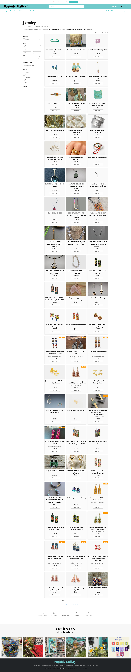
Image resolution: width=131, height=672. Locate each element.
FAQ (34, 11)
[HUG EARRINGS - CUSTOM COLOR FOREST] (76, 94)
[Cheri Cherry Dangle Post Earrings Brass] (98, 372)
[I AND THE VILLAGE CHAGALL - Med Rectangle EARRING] (76, 432)
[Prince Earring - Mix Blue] (55, 67)
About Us (29, 11)
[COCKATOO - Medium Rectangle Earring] (98, 462)
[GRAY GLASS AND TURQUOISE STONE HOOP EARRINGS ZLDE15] (55, 489)
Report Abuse (95, 665)
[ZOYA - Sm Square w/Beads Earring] (55, 315)
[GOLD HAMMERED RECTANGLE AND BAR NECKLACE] (55, 233)
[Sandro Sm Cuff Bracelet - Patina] (55, 40)
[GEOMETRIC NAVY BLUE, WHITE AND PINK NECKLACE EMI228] (76, 204)
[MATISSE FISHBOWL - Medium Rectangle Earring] (55, 518)
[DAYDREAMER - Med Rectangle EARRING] (76, 518)
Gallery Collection (13, 11)
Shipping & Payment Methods (66, 665)
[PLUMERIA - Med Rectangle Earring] (98, 262)
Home (24, 26)
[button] (73, 2)
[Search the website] (82, 6)
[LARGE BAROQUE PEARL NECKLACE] (76, 262)
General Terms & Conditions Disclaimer (42, 665)
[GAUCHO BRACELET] (55, 94)
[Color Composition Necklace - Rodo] (98, 67)
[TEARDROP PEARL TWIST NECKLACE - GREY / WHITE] (76, 233)
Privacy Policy (55, 665)
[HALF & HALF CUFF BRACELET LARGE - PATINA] (98, 94)
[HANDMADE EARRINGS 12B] (98, 579)
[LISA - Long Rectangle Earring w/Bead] (98, 432)
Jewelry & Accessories (39, 26)
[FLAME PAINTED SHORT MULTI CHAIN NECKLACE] (98, 204)
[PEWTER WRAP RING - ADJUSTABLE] (98, 121)
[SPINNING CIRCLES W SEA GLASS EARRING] (55, 401)
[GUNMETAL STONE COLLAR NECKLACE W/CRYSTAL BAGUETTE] (98, 233)
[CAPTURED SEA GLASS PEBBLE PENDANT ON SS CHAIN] (76, 175)
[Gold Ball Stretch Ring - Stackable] (76, 148)
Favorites (77, 615)
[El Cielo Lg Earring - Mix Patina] (76, 67)
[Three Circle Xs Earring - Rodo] (98, 40)
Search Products (43, 615)
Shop (5, 11)
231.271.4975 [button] (109, 11)
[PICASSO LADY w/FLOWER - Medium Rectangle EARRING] (55, 289)
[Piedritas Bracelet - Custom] (76, 40)
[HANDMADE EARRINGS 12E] (55, 462)
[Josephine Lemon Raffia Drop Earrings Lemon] (55, 372)
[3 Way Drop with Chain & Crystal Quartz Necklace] (98, 175)
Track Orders (65, 615)
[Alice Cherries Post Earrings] (76, 401)
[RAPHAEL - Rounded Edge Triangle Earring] (98, 315)
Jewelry (48, 26)
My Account (54, 615)
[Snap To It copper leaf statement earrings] (76, 289)
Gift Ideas (22, 11)
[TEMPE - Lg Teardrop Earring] (76, 489)
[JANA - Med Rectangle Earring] (76, 315)
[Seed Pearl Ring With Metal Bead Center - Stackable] (55, 148)
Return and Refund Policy (79, 665)
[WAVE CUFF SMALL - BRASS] (55, 121)
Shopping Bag (88, 615)
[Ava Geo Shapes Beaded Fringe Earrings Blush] (55, 579)
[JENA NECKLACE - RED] (55, 204)
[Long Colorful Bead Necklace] (98, 148)
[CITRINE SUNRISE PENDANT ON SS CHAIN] (55, 262)
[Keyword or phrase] (24, 65)
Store (29, 26)
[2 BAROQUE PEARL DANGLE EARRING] (76, 462)
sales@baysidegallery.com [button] (120, 11)
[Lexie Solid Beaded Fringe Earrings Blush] (76, 579)
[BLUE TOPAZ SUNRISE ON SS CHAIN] (55, 175)
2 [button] (66, 604)
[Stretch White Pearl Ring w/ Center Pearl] (76, 121)
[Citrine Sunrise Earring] (98, 289)
